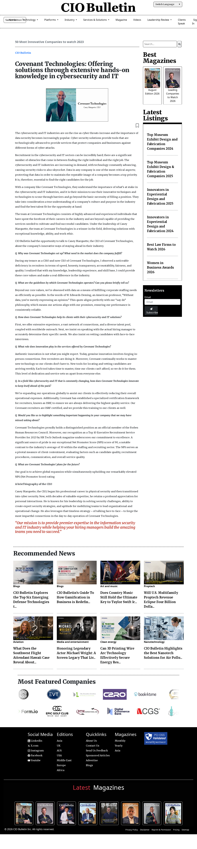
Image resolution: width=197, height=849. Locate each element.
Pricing (176, 829)
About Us (91, 740)
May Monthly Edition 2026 (131, 813)
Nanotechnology (154, 642)
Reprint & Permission (161, 829)
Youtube (35, 760)
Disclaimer (144, 829)
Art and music (109, 586)
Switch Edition (13, 20)
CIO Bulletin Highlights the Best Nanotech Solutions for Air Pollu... (163, 653)
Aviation (18, 642)
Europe (61, 765)
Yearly (119, 745)
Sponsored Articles (98, 755)
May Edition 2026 (153, 812)
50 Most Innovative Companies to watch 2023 (49, 42)
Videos (137, 19)
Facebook (36, 755)
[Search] (179, 44)
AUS (59, 750)
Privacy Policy (131, 829)
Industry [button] (70, 19)
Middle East (64, 760)
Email (148, 297)
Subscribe (152, 312)
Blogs (16, 586)
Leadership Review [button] (158, 19)
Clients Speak (182, 21)
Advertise (92, 760)
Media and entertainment (73, 642)
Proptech (149, 586)
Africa (60, 770)
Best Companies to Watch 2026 (88, 813)
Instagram (37, 750)
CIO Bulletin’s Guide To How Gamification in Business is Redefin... (75, 597)
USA (59, 755)
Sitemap (185, 829)
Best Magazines (159, 57)
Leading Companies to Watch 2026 (45, 813)
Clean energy (108, 642)
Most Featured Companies (57, 681)
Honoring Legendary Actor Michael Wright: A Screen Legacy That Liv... (76, 653)
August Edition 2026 (24, 812)
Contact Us (92, 745)
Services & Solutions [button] (95, 19)
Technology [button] (29, 19)
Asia (59, 740)
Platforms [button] (50, 19)
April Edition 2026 (174, 812)
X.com (34, 745)
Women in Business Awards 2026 (160, 267)
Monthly (120, 740)
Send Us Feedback (97, 750)
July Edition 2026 (67, 812)
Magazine (121, 19)
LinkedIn (36, 740)
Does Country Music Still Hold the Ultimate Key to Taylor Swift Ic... (118, 597)
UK (58, 745)
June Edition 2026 (110, 812)
